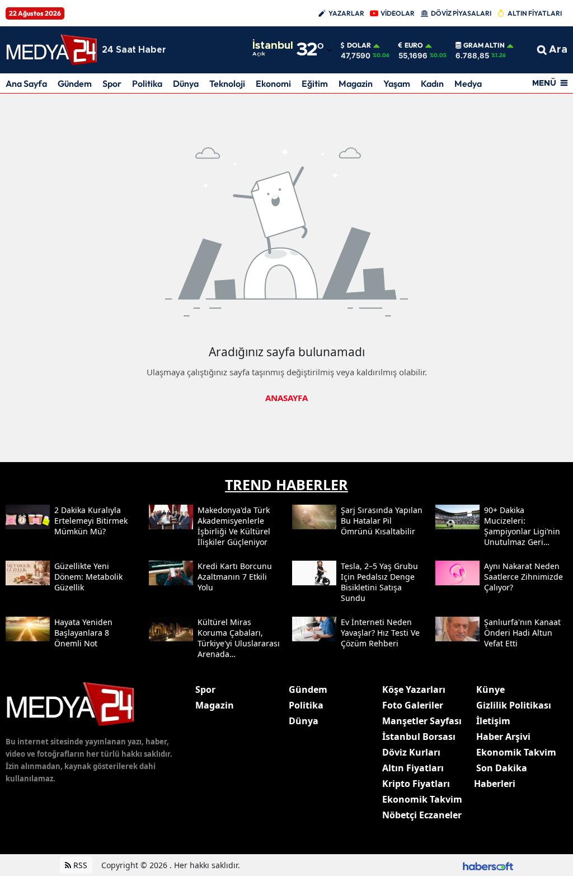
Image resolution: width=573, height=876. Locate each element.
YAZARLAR (346, 13)
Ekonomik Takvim (422, 799)
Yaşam (396, 83)
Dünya (186, 83)
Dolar (359, 45)
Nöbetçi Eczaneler (422, 815)
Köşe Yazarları (413, 689)
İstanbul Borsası (418, 736)
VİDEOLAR (398, 13)
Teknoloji (227, 83)
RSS (79, 865)
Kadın (432, 83)
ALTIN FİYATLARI (535, 13)
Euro (414, 45)
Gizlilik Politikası (513, 705)
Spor (111, 83)
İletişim (493, 721)
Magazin (356, 83)
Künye (490, 689)
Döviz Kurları (411, 752)
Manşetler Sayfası (422, 721)
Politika (147, 83)
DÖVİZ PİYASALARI (461, 13)
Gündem (75, 83)
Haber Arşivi (503, 736)
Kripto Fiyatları (416, 783)
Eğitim (315, 83)
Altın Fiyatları (413, 768)
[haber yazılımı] (488, 865)
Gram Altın (484, 45)
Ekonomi (273, 83)
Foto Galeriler (412, 705)
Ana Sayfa (26, 83)
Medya (468, 83)
